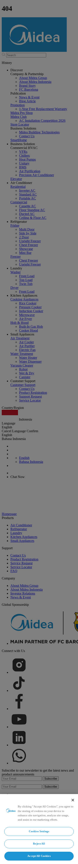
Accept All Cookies (38, 856)
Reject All (39, 843)
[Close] (73, 800)
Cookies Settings (39, 831)
